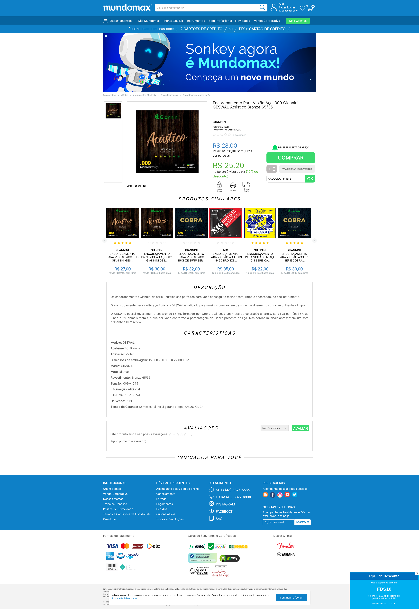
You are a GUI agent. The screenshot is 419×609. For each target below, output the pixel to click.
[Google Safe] (218, 547)
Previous (104, 240)
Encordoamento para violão (196, 95)
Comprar (290, 158)
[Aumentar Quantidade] (274, 167)
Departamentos (121, 20)
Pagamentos (164, 504)
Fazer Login (287, 7)
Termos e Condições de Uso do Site (127, 514)
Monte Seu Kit (173, 20)
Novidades (242, 20)
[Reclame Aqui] (203, 559)
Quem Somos (112, 488)
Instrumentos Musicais (144, 95)
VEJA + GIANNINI (136, 186)
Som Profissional (220, 20)
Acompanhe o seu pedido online (177, 488)
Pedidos (161, 509)
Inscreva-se (302, 522)
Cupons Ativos (165, 514)
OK (310, 178)
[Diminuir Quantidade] (274, 171)
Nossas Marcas (113, 499)
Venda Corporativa (267, 20)
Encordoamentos (169, 95)
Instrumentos (195, 20)
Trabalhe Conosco (115, 504)
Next (314, 240)
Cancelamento (165, 493)
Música (124, 95)
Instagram (225, 504)
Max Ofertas (298, 20)
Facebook (224, 511)
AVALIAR (300, 428)
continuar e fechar (291, 597)
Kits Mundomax (149, 20)
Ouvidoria (109, 519)
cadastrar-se (288, 10)
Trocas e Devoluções (170, 519)
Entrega (161, 499)
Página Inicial (109, 95)
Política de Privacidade (118, 509)
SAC (219, 519)
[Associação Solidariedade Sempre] (221, 572)
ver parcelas (221, 155)
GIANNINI (220, 122)
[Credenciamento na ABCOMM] (239, 547)
